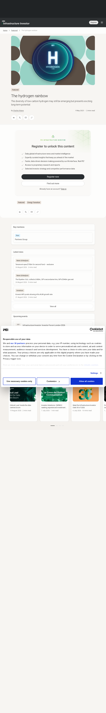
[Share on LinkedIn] (14, 117)
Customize (51, 381)
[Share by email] (25, 117)
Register (94, 22)
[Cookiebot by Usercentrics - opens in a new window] (91, 330)
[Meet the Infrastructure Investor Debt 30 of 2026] (85, 403)
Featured (14, 30)
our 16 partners (17, 343)
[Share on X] (19, 117)
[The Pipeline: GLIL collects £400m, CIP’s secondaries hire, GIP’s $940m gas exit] (52, 278)
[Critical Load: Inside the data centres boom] (23, 403)
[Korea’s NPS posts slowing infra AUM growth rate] (52, 293)
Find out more (53, 183)
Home (5, 30)
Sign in (63, 189)
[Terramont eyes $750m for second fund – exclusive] (52, 263)
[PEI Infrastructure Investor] (15, 22)
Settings (94, 373)
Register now (53, 177)
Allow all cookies (86, 381)
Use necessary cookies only (19, 381)
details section (91, 365)
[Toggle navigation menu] (102, 22)
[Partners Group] (52, 237)
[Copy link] (31, 117)
